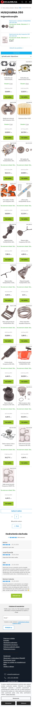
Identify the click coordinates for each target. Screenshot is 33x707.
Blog (4, 664)
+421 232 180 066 (12, 678)
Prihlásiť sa (8, 627)
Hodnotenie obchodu (16, 534)
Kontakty (6, 640)
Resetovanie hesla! (9, 660)
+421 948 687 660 (12, 681)
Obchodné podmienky (10, 642)
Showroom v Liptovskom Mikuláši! (14, 658)
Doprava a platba (9, 638)
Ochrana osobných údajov (11, 647)
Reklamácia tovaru (9, 649)
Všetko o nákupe (8, 666)
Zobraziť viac (16, 596)
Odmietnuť (8, 703)
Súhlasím (23, 703)
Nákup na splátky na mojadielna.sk (14, 662)
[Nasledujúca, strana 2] (16, 517)
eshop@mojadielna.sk (13, 674)
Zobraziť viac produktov (16, 48)
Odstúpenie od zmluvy (10, 645)
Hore (17, 526)
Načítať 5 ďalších (16, 511)
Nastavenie (16, 698)
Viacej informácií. (10, 694)
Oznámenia (7, 656)
